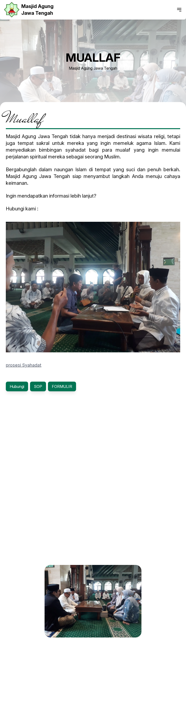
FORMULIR (62, 386)
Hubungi (17, 386)
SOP (38, 386)
